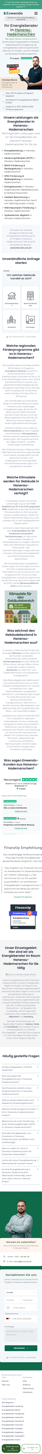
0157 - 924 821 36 (22, 1257)
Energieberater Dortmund (13, 1421)
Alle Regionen (8, 1403)
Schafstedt (12, 1027)
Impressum (27, 1392)
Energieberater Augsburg (12, 1432)
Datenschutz (28, 1388)
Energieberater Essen (11, 1440)
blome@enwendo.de (22, 1262)
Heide (36, 1024)
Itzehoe (29, 1024)
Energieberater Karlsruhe (12, 1417)
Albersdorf (14, 1016)
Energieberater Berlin (11, 1410)
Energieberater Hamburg (12, 1406)
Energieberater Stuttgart (12, 1429)
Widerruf (26, 1385)
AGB (24, 1381)
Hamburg (28, 1016)
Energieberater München (12, 1425)
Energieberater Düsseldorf (13, 1436)
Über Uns (6, 1385)
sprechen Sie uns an (20, 247)
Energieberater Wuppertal (13, 1414)
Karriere (5, 1381)
